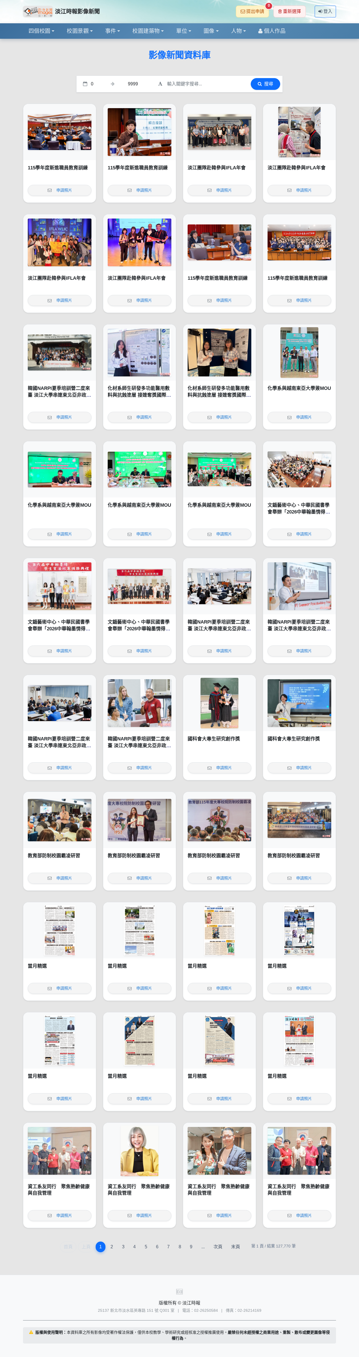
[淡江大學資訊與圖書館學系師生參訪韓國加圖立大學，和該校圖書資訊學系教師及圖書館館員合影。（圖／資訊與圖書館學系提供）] (219, 132)
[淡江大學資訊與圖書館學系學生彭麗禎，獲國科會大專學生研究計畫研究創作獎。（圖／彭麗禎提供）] (299, 703)
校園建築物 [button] (146, 31)
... (203, 1246)
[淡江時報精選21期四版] (59, 1040)
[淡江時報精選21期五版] (299, 930)
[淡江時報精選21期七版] (139, 930)
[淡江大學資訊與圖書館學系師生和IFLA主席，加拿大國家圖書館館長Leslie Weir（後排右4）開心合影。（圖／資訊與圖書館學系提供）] (59, 242)
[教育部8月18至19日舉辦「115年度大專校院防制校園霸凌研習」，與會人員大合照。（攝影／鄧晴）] (299, 820)
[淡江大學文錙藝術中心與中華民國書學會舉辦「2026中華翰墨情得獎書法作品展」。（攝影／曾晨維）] (139, 586)
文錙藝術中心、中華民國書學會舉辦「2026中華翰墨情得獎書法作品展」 (299, 512)
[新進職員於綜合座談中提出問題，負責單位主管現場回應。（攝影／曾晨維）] (219, 242)
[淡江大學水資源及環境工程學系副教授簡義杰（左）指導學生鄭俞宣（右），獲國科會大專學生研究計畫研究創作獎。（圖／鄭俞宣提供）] (219, 703)
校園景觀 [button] (78, 31)
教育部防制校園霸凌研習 (54, 855)
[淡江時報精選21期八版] (59, 930)
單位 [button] (181, 31)
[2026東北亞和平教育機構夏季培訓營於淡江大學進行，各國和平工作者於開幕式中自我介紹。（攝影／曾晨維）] (59, 703)
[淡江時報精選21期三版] (139, 1040)
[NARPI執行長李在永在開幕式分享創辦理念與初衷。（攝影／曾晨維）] (299, 586)
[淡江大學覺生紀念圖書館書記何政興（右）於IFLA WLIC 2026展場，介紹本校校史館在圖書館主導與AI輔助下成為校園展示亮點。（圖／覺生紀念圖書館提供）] (299, 132)
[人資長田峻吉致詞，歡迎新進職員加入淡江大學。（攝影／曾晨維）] (59, 132)
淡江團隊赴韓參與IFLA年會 (217, 168)
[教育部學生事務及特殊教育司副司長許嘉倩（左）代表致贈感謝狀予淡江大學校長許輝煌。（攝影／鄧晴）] (139, 820)
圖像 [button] (209, 31)
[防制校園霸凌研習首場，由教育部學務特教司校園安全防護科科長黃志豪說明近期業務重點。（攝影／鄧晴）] (59, 820)
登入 (327, 11)
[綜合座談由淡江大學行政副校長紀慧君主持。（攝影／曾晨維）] (139, 132)
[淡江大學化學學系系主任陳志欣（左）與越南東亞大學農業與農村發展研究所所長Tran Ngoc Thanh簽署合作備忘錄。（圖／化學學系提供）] (59, 469)
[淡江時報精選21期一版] (299, 1040)
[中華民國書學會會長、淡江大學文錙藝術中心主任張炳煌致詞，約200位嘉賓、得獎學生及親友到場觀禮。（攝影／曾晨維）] (299, 469)
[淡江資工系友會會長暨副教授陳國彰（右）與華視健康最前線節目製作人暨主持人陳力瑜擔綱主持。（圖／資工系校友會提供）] (219, 1150)
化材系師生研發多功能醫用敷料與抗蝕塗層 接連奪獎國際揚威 (139, 395)
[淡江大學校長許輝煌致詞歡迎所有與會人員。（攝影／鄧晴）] (219, 820)
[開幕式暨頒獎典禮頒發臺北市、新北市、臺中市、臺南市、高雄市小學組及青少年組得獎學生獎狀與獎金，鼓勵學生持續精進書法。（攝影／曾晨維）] (59, 586)
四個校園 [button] (39, 31)
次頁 (217, 1246)
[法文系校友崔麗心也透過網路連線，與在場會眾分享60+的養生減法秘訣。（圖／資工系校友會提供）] (139, 1150)
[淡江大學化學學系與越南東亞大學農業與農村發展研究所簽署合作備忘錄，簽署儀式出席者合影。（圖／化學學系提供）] (219, 469)
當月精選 (37, 966)
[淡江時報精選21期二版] (219, 1040)
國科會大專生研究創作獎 (214, 739)
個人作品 (275, 31)
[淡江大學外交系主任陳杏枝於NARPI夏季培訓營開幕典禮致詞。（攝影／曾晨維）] (219, 586)
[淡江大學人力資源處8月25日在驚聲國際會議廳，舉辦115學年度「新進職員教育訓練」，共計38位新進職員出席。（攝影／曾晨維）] (299, 242)
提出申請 (257, 10)
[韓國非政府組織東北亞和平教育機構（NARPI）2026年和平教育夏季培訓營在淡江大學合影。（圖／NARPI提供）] (59, 352)
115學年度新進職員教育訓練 (58, 168)
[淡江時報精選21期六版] (219, 930)
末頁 (235, 1246)
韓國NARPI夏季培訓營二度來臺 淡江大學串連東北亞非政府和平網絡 (59, 395)
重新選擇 (292, 11)
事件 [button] (110, 31)
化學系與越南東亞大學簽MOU (299, 388)
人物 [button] (236, 31)
